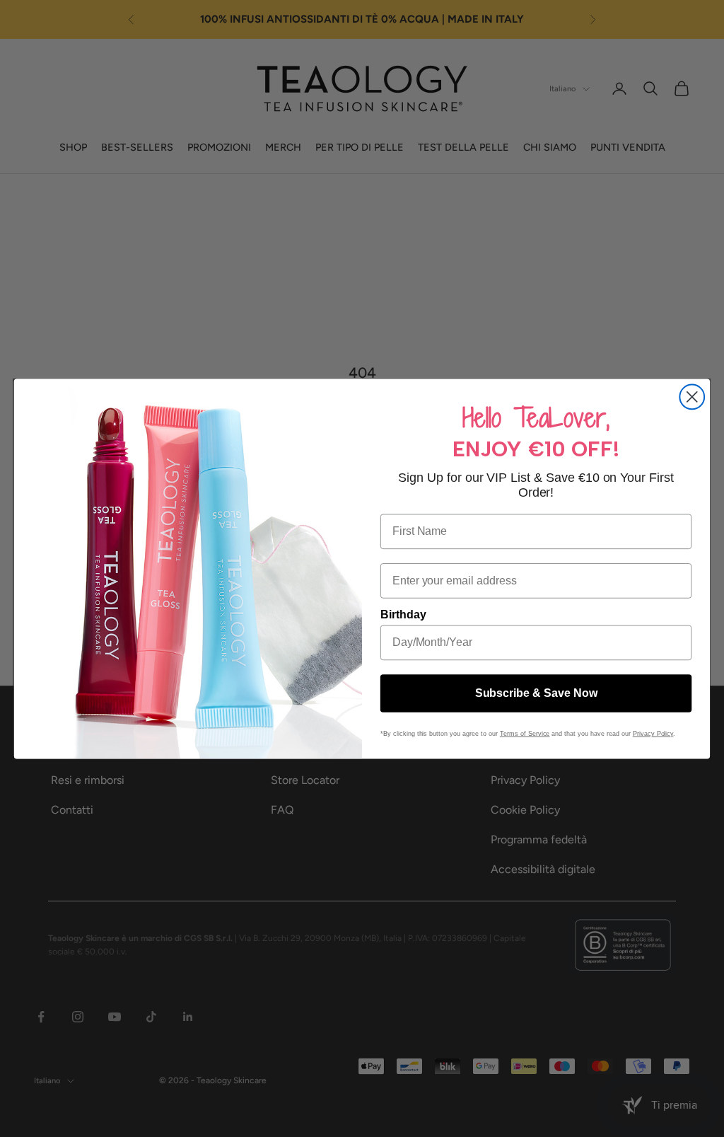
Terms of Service (525, 733)
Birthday (403, 614)
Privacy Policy (653, 733)
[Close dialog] (691, 396)
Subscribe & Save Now (536, 693)
